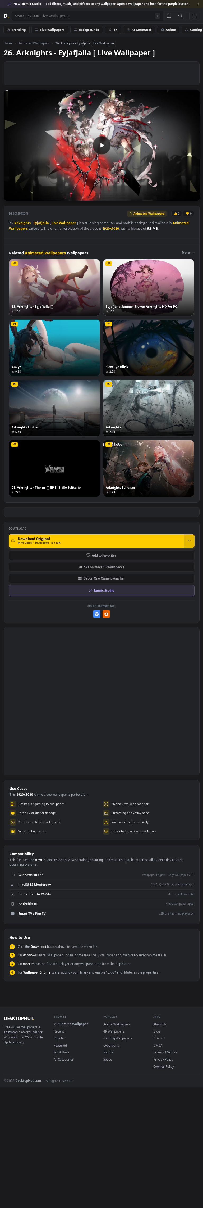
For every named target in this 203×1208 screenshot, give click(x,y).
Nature (108, 1052)
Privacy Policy (163, 1059)
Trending (19, 30)
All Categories (64, 1059)
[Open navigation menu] (194, 16)
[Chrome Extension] (97, 614)
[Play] (10, 196)
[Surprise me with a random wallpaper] (169, 16)
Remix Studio (104, 590)
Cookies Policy (163, 1066)
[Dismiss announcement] (198, 4)
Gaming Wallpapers (117, 1038)
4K (115, 30)
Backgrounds (89, 30)
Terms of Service (165, 1052)
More (186, 253)
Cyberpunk (111, 1045)
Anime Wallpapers (116, 1024)
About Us (160, 1024)
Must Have (62, 1052)
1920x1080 (110, 228)
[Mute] (164, 196)
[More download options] (189, 541)
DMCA (157, 1045)
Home (8, 43)
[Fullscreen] (193, 196)
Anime (171, 30)
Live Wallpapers (52, 30)
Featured (60, 1045)
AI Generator (141, 30)
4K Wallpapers (113, 1031)
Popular (59, 1038)
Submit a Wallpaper (73, 1024)
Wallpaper (67, 223)
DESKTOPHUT (19, 1018)
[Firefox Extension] (106, 614)
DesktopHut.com (28, 1080)
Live (55, 223)
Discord (159, 1038)
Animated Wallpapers (34, 43)
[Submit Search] (180, 16)
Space (107, 1059)
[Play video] (102, 145)
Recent (59, 1031)
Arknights (22, 223)
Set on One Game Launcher (104, 578)
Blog (156, 1031)
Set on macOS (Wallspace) (104, 567)
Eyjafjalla (41, 223)
